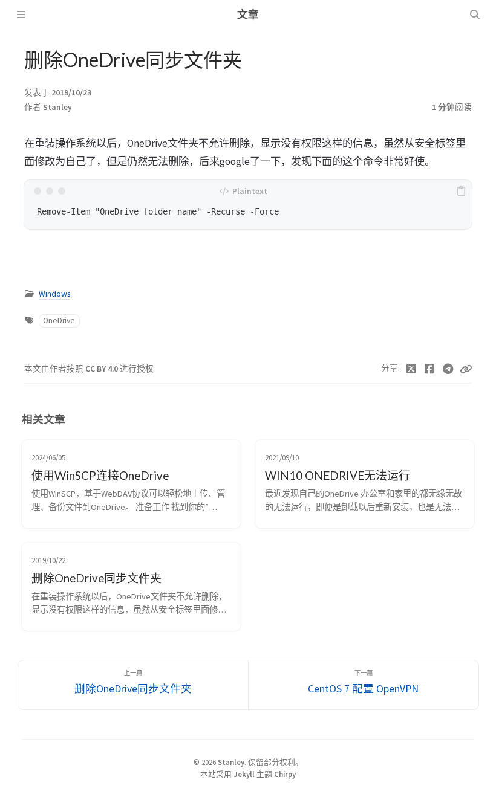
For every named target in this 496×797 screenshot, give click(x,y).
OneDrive (59, 320)
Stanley (57, 107)
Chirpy (285, 774)
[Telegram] (448, 369)
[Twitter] (412, 369)
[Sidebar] (21, 14)
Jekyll (244, 774)
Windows (54, 294)
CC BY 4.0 (102, 369)
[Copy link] (466, 369)
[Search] (475, 14)
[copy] (461, 191)
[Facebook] (430, 369)
